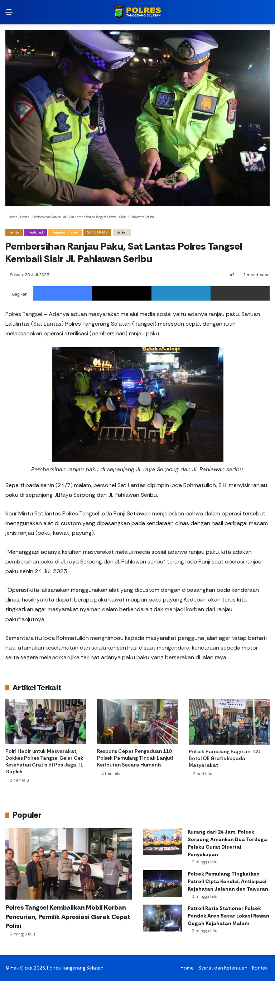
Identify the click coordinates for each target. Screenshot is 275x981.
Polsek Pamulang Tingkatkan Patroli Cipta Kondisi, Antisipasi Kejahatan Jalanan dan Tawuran (228, 881)
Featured (35, 232)
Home (12, 217)
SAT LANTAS (97, 232)
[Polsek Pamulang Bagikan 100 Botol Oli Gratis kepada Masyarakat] (229, 721)
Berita (24, 217)
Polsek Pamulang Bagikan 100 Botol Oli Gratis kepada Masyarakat (224, 758)
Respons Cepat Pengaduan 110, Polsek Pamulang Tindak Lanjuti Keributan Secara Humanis (135, 758)
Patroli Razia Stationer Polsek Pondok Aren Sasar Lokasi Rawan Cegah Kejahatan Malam (228, 915)
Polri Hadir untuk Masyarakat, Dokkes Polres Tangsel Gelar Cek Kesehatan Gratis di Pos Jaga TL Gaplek (44, 761)
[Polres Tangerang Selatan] (137, 12)
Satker (122, 232)
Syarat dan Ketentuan (222, 968)
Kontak (260, 968)
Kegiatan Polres (65, 232)
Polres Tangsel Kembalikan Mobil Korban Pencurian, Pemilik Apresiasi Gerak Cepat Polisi (67, 916)
